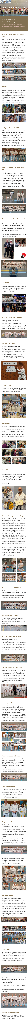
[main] (14, 8)
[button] (1, 2)
